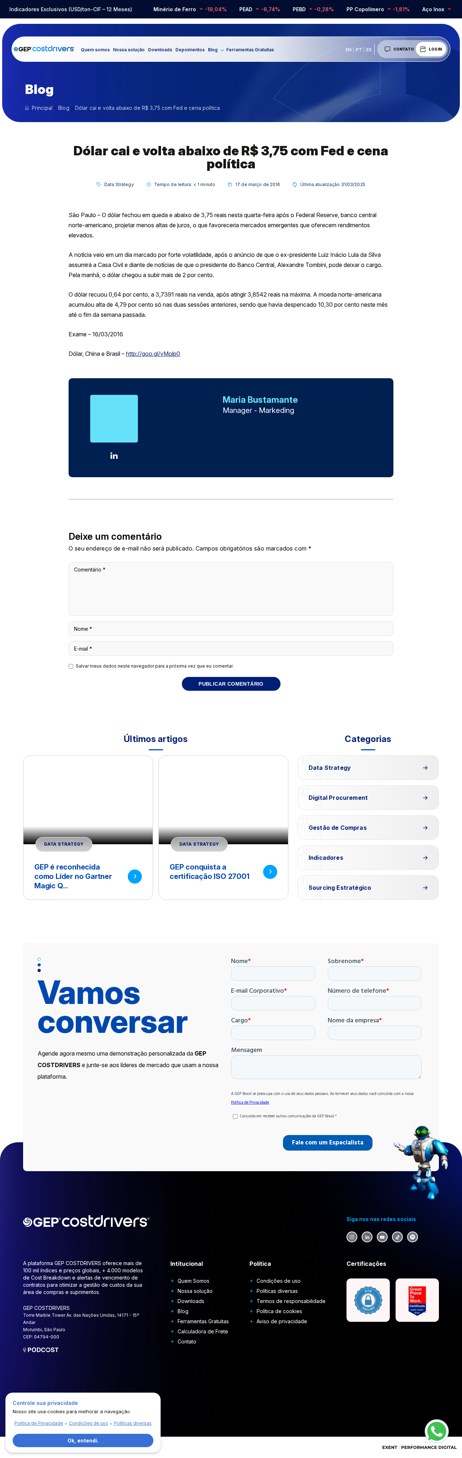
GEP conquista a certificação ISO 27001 (209, 872)
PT (359, 49)
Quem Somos (193, 1281)
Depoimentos (190, 49)
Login (435, 49)
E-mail (83, 649)
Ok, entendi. (83, 1440)
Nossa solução (129, 49)
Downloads (160, 49)
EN (349, 49)
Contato (403, 49)
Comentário (89, 569)
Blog (213, 49)
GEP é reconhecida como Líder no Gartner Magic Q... (73, 876)
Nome (83, 629)
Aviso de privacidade (282, 1321)
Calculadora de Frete (203, 1331)
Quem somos (95, 49)
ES (369, 49)
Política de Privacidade (38, 1423)
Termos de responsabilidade (291, 1301)
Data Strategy (119, 184)
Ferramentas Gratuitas (250, 49)
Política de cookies (279, 1311)
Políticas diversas (277, 1291)
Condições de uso (279, 1281)
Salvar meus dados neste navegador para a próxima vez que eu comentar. (155, 666)
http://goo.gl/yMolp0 (153, 353)
